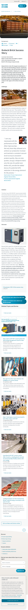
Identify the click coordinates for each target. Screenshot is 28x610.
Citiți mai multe (7, 353)
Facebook (12, 43)
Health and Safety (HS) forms (9, 551)
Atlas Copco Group (6, 539)
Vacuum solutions (6, 541)
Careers (4, 543)
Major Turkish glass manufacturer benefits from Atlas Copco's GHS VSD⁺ (14, 417)
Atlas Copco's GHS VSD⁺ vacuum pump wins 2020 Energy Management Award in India (14, 339)
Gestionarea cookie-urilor (13, 604)
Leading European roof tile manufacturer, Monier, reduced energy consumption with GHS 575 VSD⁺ (13, 500)
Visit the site (20, 570)
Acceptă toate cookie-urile (12, 600)
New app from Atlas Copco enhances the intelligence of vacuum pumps (13, 379)
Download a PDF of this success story (13, 287)
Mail (12, 45)
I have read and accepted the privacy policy (16, 110)
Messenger (5, 45)
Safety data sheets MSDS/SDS (9, 549)
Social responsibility (7, 536)
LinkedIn (5, 43)
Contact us (4, 553)
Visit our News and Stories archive (11, 523)
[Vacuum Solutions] (12, 11)
